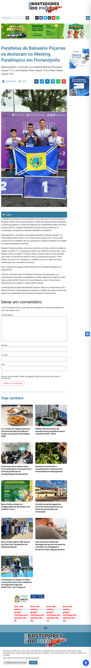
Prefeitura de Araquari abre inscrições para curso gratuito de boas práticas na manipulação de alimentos (16, 470)
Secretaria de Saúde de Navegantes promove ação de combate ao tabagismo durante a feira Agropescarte (50, 546)
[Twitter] (45, 18)
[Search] (27, 18)
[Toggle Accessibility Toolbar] (85, 662)
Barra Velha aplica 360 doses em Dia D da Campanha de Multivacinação (15, 544)
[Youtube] (53, 18)
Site (3, 364)
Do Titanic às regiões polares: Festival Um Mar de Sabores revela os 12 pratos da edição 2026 (15, 432)
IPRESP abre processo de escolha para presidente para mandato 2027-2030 (50, 431)
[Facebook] (41, 18)
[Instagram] (37, 18)
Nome (4, 345)
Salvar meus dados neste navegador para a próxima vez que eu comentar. (30, 377)
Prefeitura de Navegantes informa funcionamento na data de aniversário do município (49, 508)
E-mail (5, 355)
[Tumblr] (49, 18)
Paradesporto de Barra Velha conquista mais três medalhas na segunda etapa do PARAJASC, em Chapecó (16, 583)
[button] (88, 18)
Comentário (7, 315)
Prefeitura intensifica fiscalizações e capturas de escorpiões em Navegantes (49, 469)
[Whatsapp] (57, 18)
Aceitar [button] (33, 662)
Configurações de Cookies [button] (15, 662)
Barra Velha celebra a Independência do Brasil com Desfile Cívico (15, 507)
